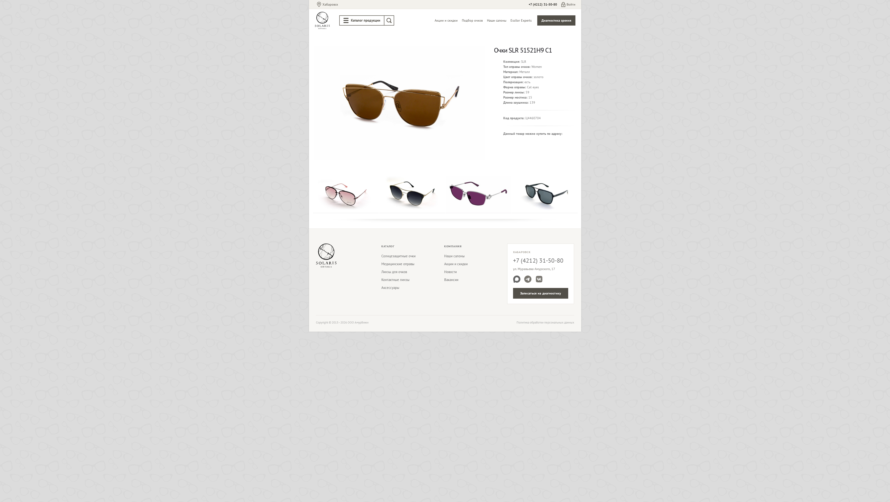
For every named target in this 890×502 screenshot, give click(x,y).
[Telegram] (528, 279)
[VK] (539, 279)
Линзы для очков (394, 272)
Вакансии (451, 279)
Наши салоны (496, 20)
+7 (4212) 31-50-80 (543, 4)
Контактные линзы (395, 279)
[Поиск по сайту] (389, 20)
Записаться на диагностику (540, 293)
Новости (450, 272)
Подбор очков (472, 20)
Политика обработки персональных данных (545, 322)
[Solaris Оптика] (326, 255)
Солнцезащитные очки (398, 256)
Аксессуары (390, 287)
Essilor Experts (521, 20)
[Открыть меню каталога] (346, 20)
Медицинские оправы (397, 264)
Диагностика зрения (556, 20)
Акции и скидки (446, 20)
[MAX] (517, 279)
